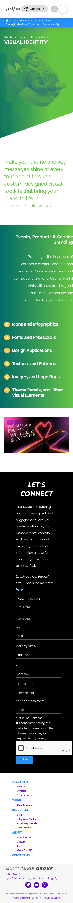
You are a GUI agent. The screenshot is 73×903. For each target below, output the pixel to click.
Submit (24, 759)
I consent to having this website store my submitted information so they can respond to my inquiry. (35, 730)
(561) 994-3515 (14, 873)
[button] (34, 8)
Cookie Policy (38, 898)
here (19, 589)
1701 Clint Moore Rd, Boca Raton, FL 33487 (31, 878)
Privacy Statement (21, 898)
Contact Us (21, 855)
